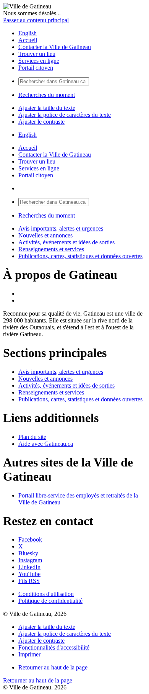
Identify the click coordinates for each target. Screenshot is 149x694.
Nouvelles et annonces (45, 235)
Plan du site (32, 437)
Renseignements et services (51, 249)
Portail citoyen (35, 67)
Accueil (27, 40)
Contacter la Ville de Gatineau (54, 47)
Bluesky (28, 553)
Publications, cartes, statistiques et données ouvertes (80, 256)
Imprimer (29, 654)
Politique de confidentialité (50, 600)
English (27, 33)
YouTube (29, 574)
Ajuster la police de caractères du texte (64, 114)
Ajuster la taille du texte (46, 108)
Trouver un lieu (36, 54)
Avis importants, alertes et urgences (60, 228)
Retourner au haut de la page (52, 667)
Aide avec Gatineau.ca (45, 443)
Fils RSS (29, 581)
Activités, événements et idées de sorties (66, 242)
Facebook (30, 539)
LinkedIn (29, 567)
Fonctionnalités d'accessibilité (53, 647)
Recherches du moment (46, 95)
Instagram (30, 560)
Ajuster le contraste (41, 121)
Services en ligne (38, 60)
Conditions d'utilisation (46, 594)
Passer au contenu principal (36, 20)
